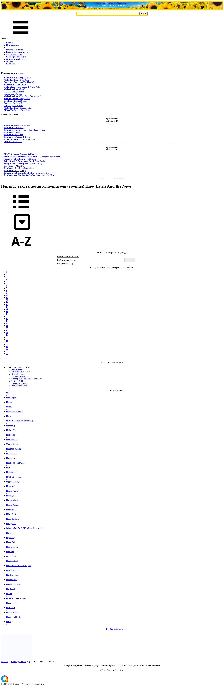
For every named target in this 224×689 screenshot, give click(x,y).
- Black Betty (14, 127)
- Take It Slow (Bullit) (25, 161)
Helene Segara (12, 612)
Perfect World (17, 381)
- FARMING (14, 166)
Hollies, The (11, 430)
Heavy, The (11, 523)
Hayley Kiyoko (12, 500)
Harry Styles (11, 397)
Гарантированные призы (17, 52)
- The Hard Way (20, 82)
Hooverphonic (12, 547)
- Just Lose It (13, 103)
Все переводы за (113, 178)
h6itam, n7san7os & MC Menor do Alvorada (24, 528)
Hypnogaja (10, 495)
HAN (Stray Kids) (13, 477)
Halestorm (10, 458)
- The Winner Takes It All (17, 110)
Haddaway (10, 425)
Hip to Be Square (18, 374)
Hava (8, 533)
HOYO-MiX (11, 453)
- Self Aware (15, 84)
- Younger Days (15, 170)
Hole (8, 467)
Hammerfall (11, 509)
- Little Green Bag (26, 173)
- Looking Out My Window (32, 156)
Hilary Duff (11, 514)
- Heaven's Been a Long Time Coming (24, 130)
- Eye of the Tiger (19, 139)
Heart (8, 622)
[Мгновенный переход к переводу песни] (21, 230)
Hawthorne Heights (14, 584)
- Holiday (12, 132)
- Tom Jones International (19, 168)
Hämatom (10, 551)
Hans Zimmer (12, 439)
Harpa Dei (10, 542)
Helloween (10, 435)
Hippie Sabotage (13, 481)
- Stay (21, 154)
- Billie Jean (16, 80)
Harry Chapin (12, 603)
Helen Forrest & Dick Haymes (18, 565)
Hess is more (11, 556)
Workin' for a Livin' (19, 386)
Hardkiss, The (12, 575)
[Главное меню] (20, 36)
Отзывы (9, 61)
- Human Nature (18, 108)
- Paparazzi (13, 105)
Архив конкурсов (14, 54)
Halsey (9, 407)
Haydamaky (11, 589)
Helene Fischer (12, 491)
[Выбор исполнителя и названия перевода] (21, 210)
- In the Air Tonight (17, 125)
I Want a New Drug (19, 376)
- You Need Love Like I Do (29, 175)
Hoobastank (11, 472)
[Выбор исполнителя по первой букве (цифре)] (21, 250)
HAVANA (10, 607)
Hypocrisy (10, 537)
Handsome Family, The (15, 463)
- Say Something (23, 163)
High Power (11, 570)
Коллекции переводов (16, 57)
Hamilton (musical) (14, 449)
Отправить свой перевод (17, 59)
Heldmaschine (12, 486)
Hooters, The (11, 579)
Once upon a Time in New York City (26, 379)
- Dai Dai (17, 77)
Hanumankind (12, 561)
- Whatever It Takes (17, 137)
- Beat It (15, 89)
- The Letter (13, 134)
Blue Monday (17, 369)
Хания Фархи (12, 444)
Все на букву (114, 629)
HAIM (9, 593)
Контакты (10, 64)
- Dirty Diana (17, 98)
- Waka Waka (22, 87)
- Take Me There (14, 91)
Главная (9, 43)
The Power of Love (19, 383)
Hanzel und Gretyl (13, 617)
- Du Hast (13, 94)
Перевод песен (12, 45)
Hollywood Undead (14, 411)
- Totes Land (13, 141)
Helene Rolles (12, 505)
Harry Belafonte (12, 519)
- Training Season (15, 101)
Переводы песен (18, 661)
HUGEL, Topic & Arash (16, 598)
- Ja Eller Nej (20, 159)
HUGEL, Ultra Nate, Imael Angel (20, 421)
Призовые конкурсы (15, 50)
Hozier (9, 402)
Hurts (8, 416)
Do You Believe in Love (21, 372)
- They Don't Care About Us (23, 96)
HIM (8, 393)
